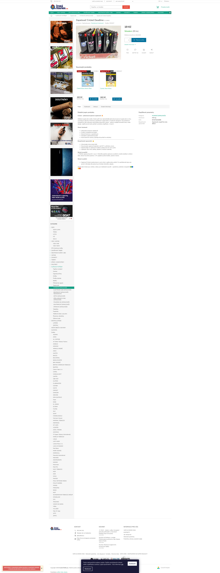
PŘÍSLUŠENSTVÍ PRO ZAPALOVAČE (60, 299)
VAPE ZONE (123, 554)
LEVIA (55, 234)
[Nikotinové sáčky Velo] (104, 559)
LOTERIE (55, 323)
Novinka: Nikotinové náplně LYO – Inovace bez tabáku (108, 545)
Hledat (126, 7)
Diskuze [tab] (95, 106)
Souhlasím (132, 564)
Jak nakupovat (120, 1)
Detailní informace (129, 44)
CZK (159, 1)
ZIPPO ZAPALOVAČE (59, 296)
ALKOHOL (54, 330)
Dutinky (55, 271)
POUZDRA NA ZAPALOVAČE (62, 302)
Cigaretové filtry (57, 274)
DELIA (55, 239)
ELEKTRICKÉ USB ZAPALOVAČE (62, 290)
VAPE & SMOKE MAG (97, 1)
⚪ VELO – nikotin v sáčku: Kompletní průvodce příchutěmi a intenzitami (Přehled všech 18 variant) (109, 531)
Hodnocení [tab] (87, 106)
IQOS (52, 227)
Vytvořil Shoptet (165, 567)
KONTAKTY (109, 1)
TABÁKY (53, 260)
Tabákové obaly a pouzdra (60, 314)
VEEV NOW (56, 246)
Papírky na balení (57, 269)
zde (122, 564)
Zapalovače (56, 285)
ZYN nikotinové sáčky (57, 248)
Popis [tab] (79, 106)
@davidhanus (80, 535)
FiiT (54, 236)
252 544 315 (80, 530)
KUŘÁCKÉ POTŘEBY (56, 267)
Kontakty (108, 554)
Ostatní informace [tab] (106, 106)
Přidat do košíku (140, 40)
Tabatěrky (55, 309)
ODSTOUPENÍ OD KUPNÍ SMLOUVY (137, 554)
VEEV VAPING (55, 241)
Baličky (55, 280)
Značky (53, 332)
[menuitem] (52, 12)
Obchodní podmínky (129, 537)
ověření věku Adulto (62, 572)
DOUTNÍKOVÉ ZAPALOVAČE (62, 304)
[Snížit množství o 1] (130, 41)
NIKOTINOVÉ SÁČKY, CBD (58, 253)
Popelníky (55, 311)
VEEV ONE (56, 243)
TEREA (55, 232)
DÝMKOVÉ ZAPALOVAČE (60, 307)
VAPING (53, 255)
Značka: (109, 23)
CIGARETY (54, 257)
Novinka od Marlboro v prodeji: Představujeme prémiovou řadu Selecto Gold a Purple (109, 539)
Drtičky (55, 276)
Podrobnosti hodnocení (97, 23)
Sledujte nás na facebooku (84, 533)
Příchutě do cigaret (58, 283)
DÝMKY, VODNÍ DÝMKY (57, 262)
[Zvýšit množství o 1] (130, 39)
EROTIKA (55, 325)
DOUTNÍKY (54, 264)
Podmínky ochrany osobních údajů (133, 539)
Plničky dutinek (57, 278)
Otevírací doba (115, 554)
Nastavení (88, 569)
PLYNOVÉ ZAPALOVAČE (60, 287)
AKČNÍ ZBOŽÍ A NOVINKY (58, 328)
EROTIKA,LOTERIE (56, 321)
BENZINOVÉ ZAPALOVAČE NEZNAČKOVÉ (61, 293)
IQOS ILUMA (56, 229)
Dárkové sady (56, 318)
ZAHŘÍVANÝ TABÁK (56, 250)
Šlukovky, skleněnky (58, 316)
